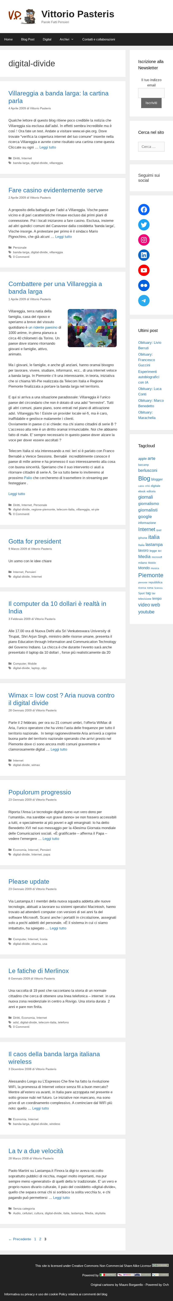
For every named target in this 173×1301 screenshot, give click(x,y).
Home (8, 39)
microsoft (157, 557)
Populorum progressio (39, 792)
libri (159, 551)
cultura (38, 1213)
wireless (54, 1124)
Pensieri (30, 572)
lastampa (77, 1213)
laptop (35, 668)
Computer (19, 663)
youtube (146, 611)
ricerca (142, 587)
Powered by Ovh (157, 1284)
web (155, 605)
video (144, 605)
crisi (147, 486)
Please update (28, 881)
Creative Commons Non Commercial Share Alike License (111, 1266)
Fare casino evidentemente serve (55, 190)
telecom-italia (65, 509)
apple (142, 459)
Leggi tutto (47, 147)
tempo (157, 598)
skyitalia (100, 1213)
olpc (44, 668)
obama (36, 943)
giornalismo (148, 503)
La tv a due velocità (35, 1150)
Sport (141, 593)
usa (44, 943)
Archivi (64, 39)
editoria (151, 491)
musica (155, 568)
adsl (16, 1022)
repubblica (155, 582)
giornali (145, 497)
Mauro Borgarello (131, 1284)
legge (153, 550)
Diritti (16, 158)
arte (151, 458)
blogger (157, 479)
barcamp (143, 464)
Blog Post (27, 39)
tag (148, 593)
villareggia (56, 163)
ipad (158, 530)
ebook (142, 491)
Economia (19, 849)
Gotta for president (34, 541)
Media (89, 1213)
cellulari (27, 1213)
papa (46, 854)
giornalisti (148, 510)
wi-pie (95, 509)
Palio (28, 478)
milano (142, 562)
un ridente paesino (42, 327)
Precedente (19, 1239)
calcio (141, 486)
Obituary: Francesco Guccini (146, 359)
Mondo (144, 568)
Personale (20, 247)
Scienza (158, 588)
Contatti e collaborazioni (98, 39)
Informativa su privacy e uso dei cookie (31, 1294)
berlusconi (147, 470)
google (145, 516)
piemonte (142, 582)
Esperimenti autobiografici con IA (148, 377)
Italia (141, 545)
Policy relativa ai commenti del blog (83, 1294)
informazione (147, 523)
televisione (144, 598)
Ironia (43, 939)
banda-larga (21, 163)
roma (150, 587)
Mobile (32, 663)
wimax (35, 765)
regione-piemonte (43, 509)
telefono (63, 1022)
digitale (155, 485)
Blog (144, 478)
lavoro (143, 550)
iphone (142, 537)
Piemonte (151, 575)
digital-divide (39, 163)
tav (153, 593)
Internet (27, 158)
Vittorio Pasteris (77, 14)
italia (66, 1213)
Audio (17, 1213)
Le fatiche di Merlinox (38, 970)
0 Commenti (21, 256)
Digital (47, 39)
